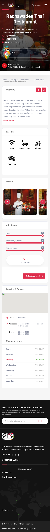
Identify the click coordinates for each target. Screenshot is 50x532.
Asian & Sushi (38, 80)
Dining (13, 80)
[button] (42, 201)
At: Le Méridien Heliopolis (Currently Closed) (24, 67)
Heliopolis (31, 29)
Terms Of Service (8, 529)
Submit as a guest (33, 276)
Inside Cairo (10, 29)
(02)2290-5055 (10, 36)
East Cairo (21, 29)
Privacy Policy (23, 529)
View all (5, 472)
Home (4, 80)
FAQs (34, 529)
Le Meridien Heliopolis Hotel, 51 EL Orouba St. (20, 33)
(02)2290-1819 (10, 39)
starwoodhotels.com (12, 42)
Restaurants (24, 80)
